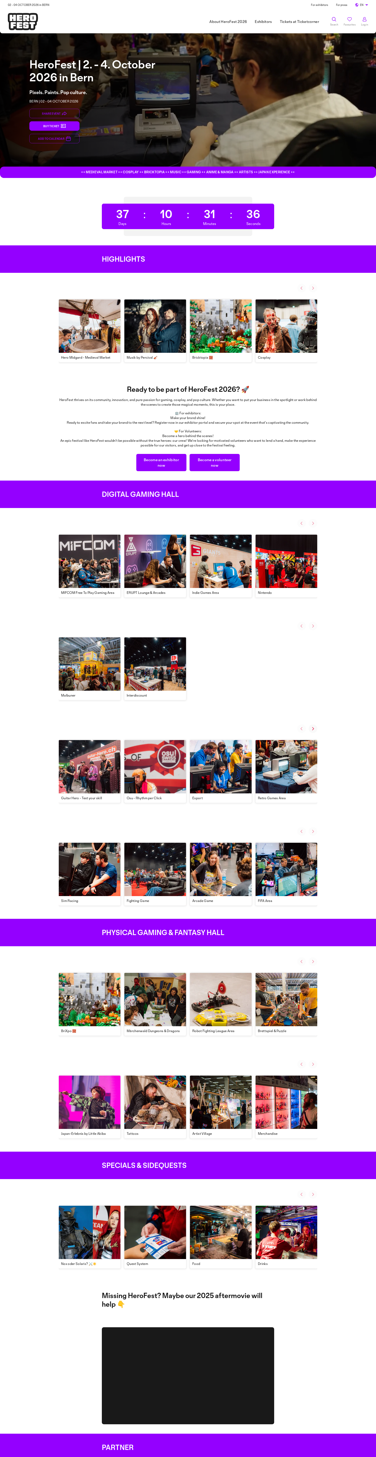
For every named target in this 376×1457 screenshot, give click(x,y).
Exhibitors (263, 21)
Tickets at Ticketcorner (299, 21)
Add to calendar (51, 138)
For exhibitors (319, 4)
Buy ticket (51, 126)
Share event (51, 113)
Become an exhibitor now (161, 462)
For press (341, 4)
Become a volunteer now (215, 462)
